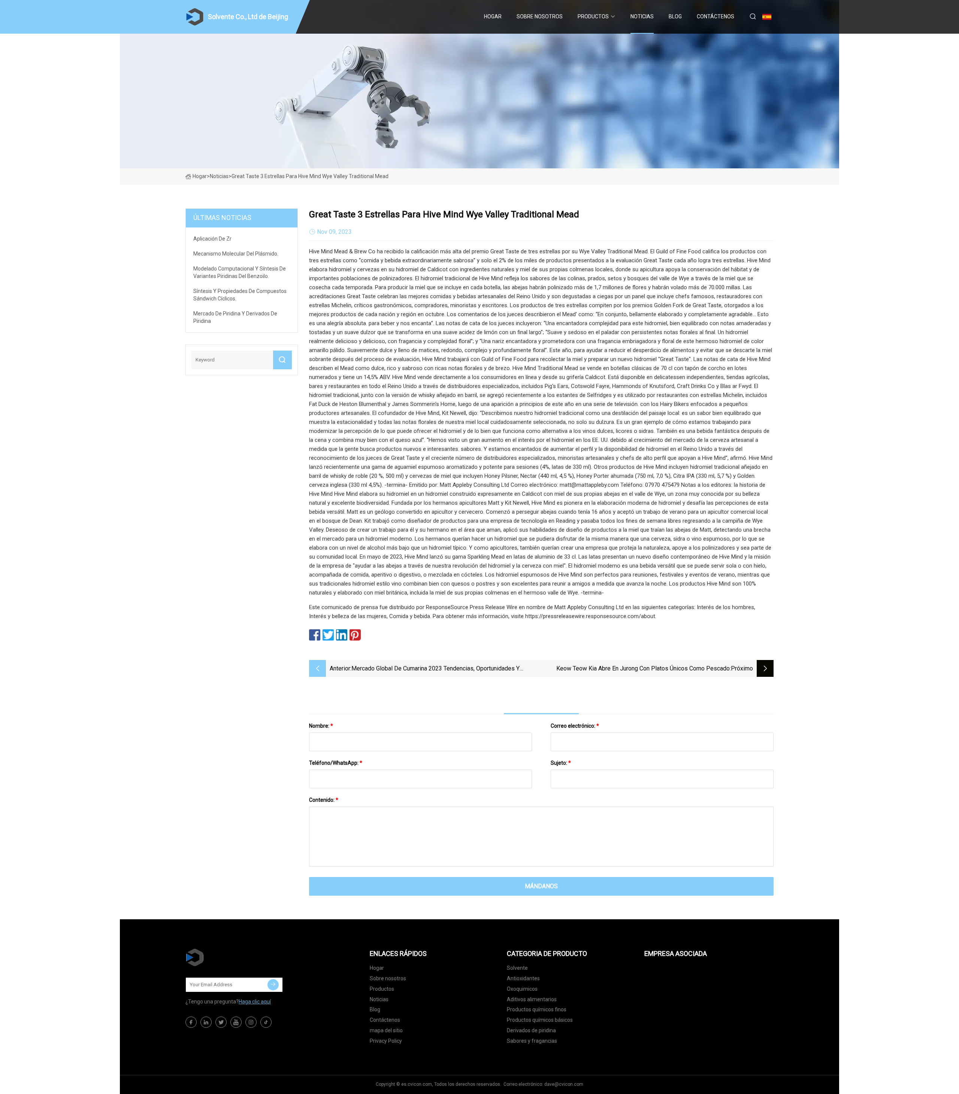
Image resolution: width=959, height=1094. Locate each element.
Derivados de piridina (531, 1030)
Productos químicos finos (536, 1009)
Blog (675, 16)
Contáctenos (715, 16)
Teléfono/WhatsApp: (335, 763)
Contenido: (323, 800)
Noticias (642, 16)
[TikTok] (266, 1022)
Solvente (517, 968)
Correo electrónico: (575, 726)
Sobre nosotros (540, 16)
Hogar (493, 16)
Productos (593, 16)
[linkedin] (206, 1022)
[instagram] (251, 1022)
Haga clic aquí (255, 1002)
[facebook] (191, 1022)
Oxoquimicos (522, 989)
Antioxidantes (523, 978)
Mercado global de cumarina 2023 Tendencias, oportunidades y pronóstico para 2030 (435, 669)
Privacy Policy (386, 1041)
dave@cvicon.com (563, 1084)
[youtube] (236, 1022)
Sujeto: (561, 763)
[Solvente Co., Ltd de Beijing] (222, 957)
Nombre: (321, 726)
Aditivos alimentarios (532, 999)
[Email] (273, 984)
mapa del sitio (386, 1030)
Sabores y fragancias (532, 1041)
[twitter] (221, 1022)
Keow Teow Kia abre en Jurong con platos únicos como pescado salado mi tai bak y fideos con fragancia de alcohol (643, 669)
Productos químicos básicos (540, 1020)
